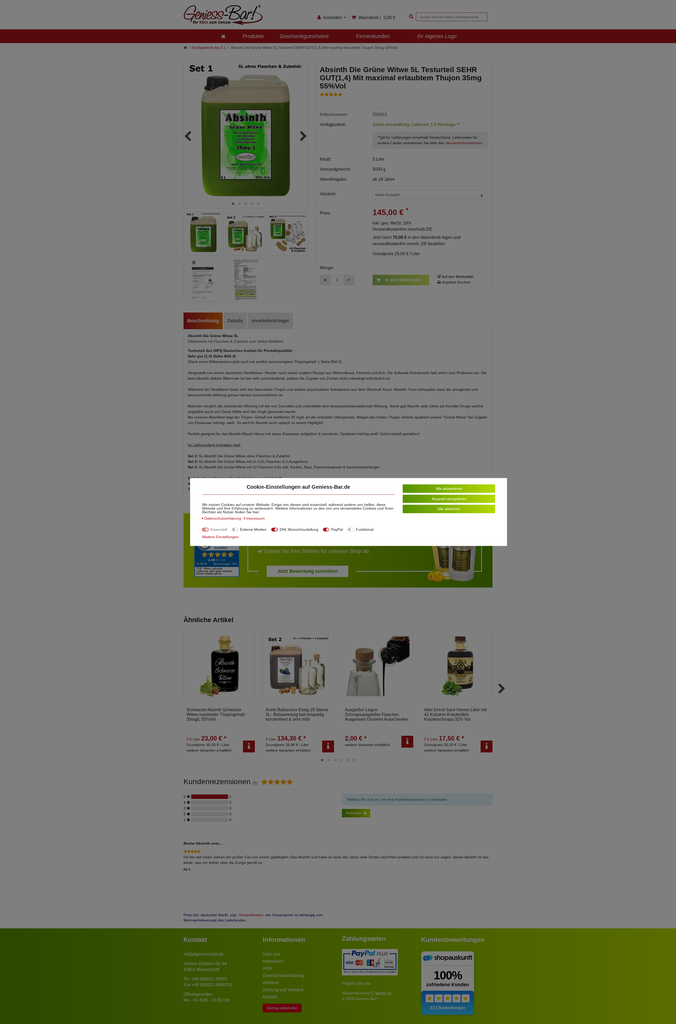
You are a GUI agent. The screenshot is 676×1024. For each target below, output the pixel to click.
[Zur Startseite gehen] (185, 47)
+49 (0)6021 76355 (209, 979)
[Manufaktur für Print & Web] (380, 993)
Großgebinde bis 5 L (209, 47)
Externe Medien (253, 529)
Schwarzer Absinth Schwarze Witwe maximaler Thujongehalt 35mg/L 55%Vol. (215, 714)
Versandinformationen (463, 143)
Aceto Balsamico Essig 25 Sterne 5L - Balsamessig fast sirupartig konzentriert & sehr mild (297, 714)
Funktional (364, 529)
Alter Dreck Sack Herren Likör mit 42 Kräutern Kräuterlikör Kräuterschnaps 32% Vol (455, 714)
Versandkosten (250, 915)
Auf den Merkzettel (457, 276)
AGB (267, 968)
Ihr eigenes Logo (437, 36)
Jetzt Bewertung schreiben (307, 571)
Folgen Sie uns (356, 983)
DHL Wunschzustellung (299, 529)
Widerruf (271, 982)
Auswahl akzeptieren (449, 498)
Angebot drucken (456, 282)
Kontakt (270, 997)
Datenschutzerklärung (283, 975)
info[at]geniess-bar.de (204, 954)
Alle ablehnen (449, 509)
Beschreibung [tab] (203, 320)
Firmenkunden (373, 36)
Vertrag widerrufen (282, 1008)
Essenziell (218, 529)
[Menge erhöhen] (325, 280)
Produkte (253, 36)
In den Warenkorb (403, 280)
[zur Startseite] (223, 36)
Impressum (273, 961)
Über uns (271, 954)
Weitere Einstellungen (220, 537)
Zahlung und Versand (283, 990)
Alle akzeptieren (449, 488)
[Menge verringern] (349, 280)
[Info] (249, 746)
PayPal (337, 529)
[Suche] (410, 16)
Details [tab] (235, 320)
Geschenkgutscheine (304, 36)
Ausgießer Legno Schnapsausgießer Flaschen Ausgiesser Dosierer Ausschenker (377, 714)
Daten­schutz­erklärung (223, 518)
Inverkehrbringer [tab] (270, 320)
